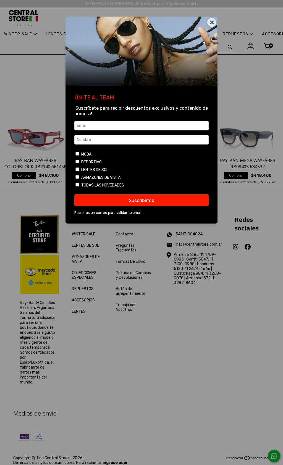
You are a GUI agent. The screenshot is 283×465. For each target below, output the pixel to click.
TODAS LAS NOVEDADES (102, 185)
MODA (86, 154)
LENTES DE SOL (94, 169)
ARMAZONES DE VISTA (100, 177)
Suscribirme (141, 200)
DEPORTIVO (91, 162)
